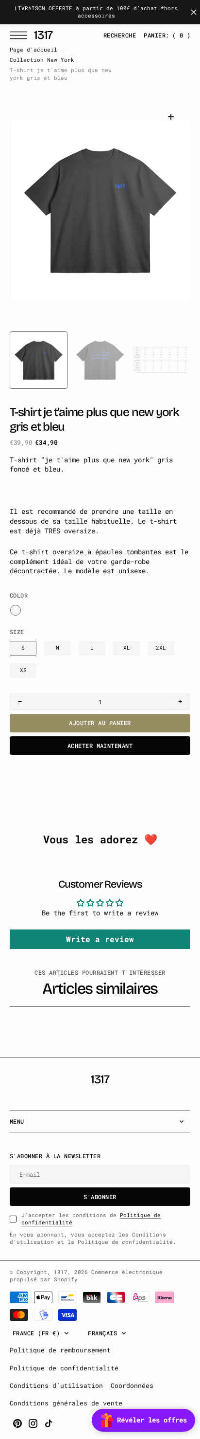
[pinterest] (17, 1423)
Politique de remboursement (60, 1350)
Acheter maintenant (100, 745)
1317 (60, 1272)
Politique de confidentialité (64, 1368)
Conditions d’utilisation (56, 1385)
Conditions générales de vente (66, 1403)
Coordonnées (132, 1385)
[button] (21, 35)
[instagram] (33, 1423)
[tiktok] (48, 1423)
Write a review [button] (100, 939)
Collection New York (42, 59)
